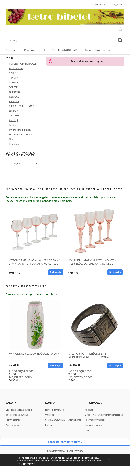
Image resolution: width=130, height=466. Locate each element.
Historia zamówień (54, 409)
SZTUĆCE (14, 96)
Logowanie (50, 425)
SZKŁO (12, 73)
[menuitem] (15, 50)
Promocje (14, 143)
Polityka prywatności (95, 419)
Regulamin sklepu (93, 425)
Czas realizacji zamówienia (19, 409)
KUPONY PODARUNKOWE (23, 63)
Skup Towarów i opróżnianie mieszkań (104, 414)
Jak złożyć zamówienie (17, 414)
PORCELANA (16, 68)
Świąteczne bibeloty (20, 129)
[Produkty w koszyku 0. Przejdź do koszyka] (120, 28)
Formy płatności (14, 419)
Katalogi (13, 120)
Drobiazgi (14, 125)
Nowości (13, 139)
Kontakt (89, 409)
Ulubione (49, 414)
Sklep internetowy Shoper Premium (65, 450)
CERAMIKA (14, 92)
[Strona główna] (65, 16)
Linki (87, 430)
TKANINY (14, 77)
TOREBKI (13, 87)
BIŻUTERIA (14, 82)
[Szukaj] (120, 40)
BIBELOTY (14, 101)
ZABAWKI (14, 115)
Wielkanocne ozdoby (20, 134)
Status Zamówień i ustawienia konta (63, 419)
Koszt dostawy (13, 425)
